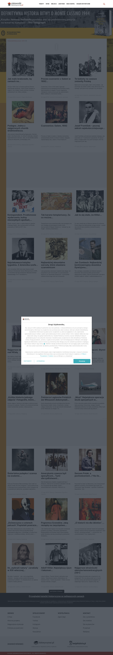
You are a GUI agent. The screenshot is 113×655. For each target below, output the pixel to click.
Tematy (41, 3)
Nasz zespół (70, 3)
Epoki (47, 3)
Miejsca (54, 3)
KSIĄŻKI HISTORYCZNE (83, 3)
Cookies (50, 356)
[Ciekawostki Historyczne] (17, 4)
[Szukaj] (104, 4)
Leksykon (61, 3)
